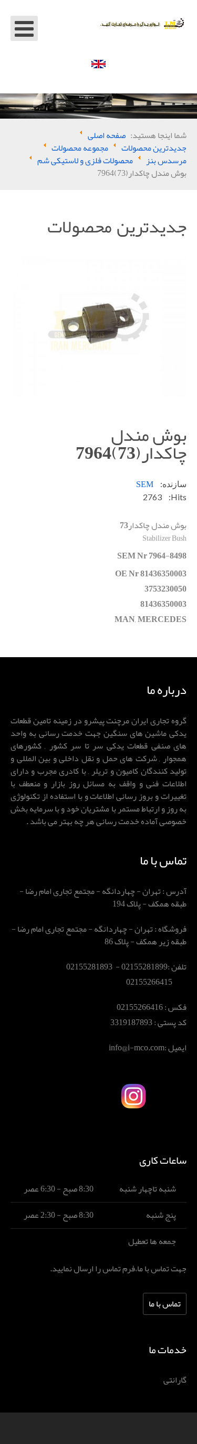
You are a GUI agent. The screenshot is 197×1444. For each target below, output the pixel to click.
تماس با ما (165, 1303)
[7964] (98, 329)
